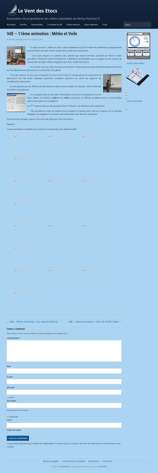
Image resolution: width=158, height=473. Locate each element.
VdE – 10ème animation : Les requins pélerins (32, 321)
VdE (26, 39)
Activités (23, 24)
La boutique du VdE (54, 24)
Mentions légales (51, 461)
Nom (9, 366)
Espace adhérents (91, 24)
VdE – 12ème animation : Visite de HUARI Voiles (95, 321)
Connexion (107, 461)
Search (148, 24)
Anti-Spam (11, 401)
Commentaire (13, 338)
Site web (10, 387)
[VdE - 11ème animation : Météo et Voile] (23, 143)
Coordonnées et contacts (73, 461)
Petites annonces (73, 24)
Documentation (37, 24)
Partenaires (93, 461)
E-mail (9, 377)
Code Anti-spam (14, 430)
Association (11, 24)
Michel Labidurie (15, 39)
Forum (104, 24)
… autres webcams (133, 101)
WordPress (65, 466)
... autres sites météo (134, 63)
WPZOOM (103, 466)
